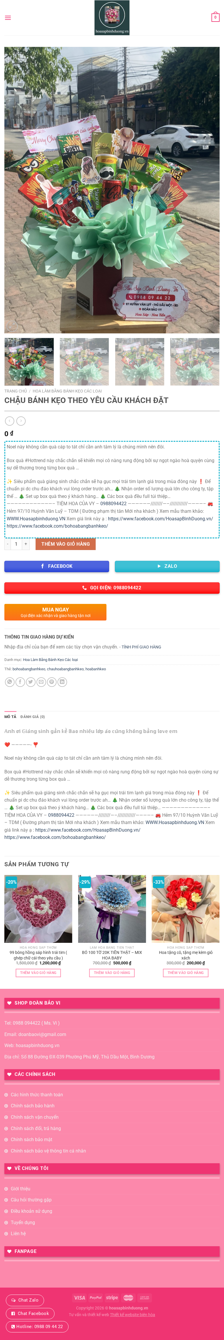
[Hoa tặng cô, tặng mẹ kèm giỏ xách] (186, 909)
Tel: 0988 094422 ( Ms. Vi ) (32, 1023)
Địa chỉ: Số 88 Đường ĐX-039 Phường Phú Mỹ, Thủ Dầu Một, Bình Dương (79, 1057)
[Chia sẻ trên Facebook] (20, 682)
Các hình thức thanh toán (37, 1094)
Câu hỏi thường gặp (31, 1200)
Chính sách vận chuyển (35, 1117)
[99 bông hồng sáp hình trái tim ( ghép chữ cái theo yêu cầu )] (38, 909)
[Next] (208, 190)
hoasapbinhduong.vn (128, 1308)
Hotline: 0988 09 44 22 (39, 1326)
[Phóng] (12, 326)
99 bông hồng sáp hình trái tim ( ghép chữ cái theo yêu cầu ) (38, 955)
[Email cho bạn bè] (41, 682)
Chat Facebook (33, 1313)
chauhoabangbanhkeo (65, 669)
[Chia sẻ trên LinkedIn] (62, 682)
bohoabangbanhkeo (29, 669)
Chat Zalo (28, 1300)
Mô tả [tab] (10, 717)
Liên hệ (18, 1233)
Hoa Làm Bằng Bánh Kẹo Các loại (67, 391)
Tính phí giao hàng (141, 647)
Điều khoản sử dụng (31, 1211)
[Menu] (7, 17)
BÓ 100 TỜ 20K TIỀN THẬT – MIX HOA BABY (112, 955)
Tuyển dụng (23, 1222)
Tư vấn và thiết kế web (89, 1314)
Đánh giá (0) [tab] (32, 717)
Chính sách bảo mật (31, 1139)
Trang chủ (15, 391)
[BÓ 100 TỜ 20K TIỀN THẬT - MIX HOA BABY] (112, 909)
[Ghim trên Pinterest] (52, 682)
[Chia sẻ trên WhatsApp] (10, 682)
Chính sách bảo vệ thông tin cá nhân (48, 1151)
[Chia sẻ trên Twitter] (31, 682)
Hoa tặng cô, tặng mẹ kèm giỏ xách (186, 955)
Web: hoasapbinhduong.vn (32, 1045)
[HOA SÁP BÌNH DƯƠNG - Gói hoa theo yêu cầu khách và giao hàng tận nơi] (112, 17)
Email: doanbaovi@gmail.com (35, 1034)
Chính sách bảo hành (33, 1106)
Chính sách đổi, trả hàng (36, 1128)
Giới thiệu (20, 1188)
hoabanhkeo (95, 669)
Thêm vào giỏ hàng (65, 544)
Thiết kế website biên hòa (132, 1314)
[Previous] (16, 190)
